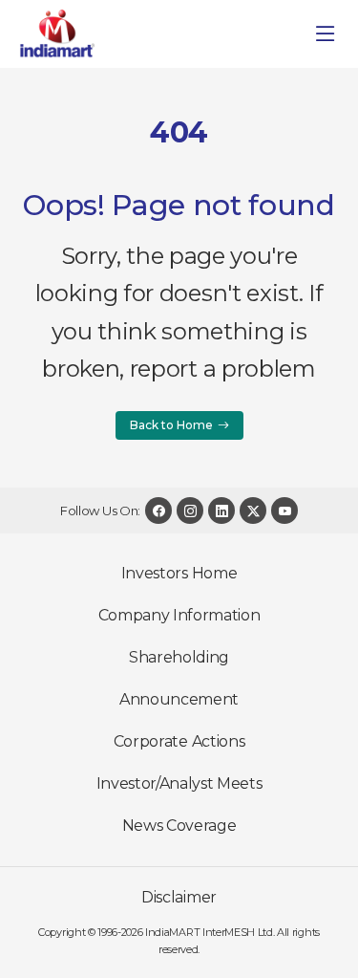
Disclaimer (179, 897)
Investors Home (179, 573)
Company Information (179, 615)
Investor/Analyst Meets (179, 783)
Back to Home (171, 425)
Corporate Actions (179, 741)
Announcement (179, 699)
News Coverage (179, 825)
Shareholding (179, 657)
